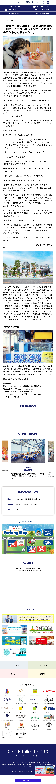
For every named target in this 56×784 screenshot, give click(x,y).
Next (43, 450)
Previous (12, 450)
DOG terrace (15, 13)
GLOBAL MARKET (43, 10)
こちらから (24, 379)
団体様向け (14, 674)
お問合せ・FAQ (42, 665)
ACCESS (27, 609)
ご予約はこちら (28, 780)
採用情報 (42, 674)
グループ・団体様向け (42, 13)
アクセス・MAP (14, 665)
